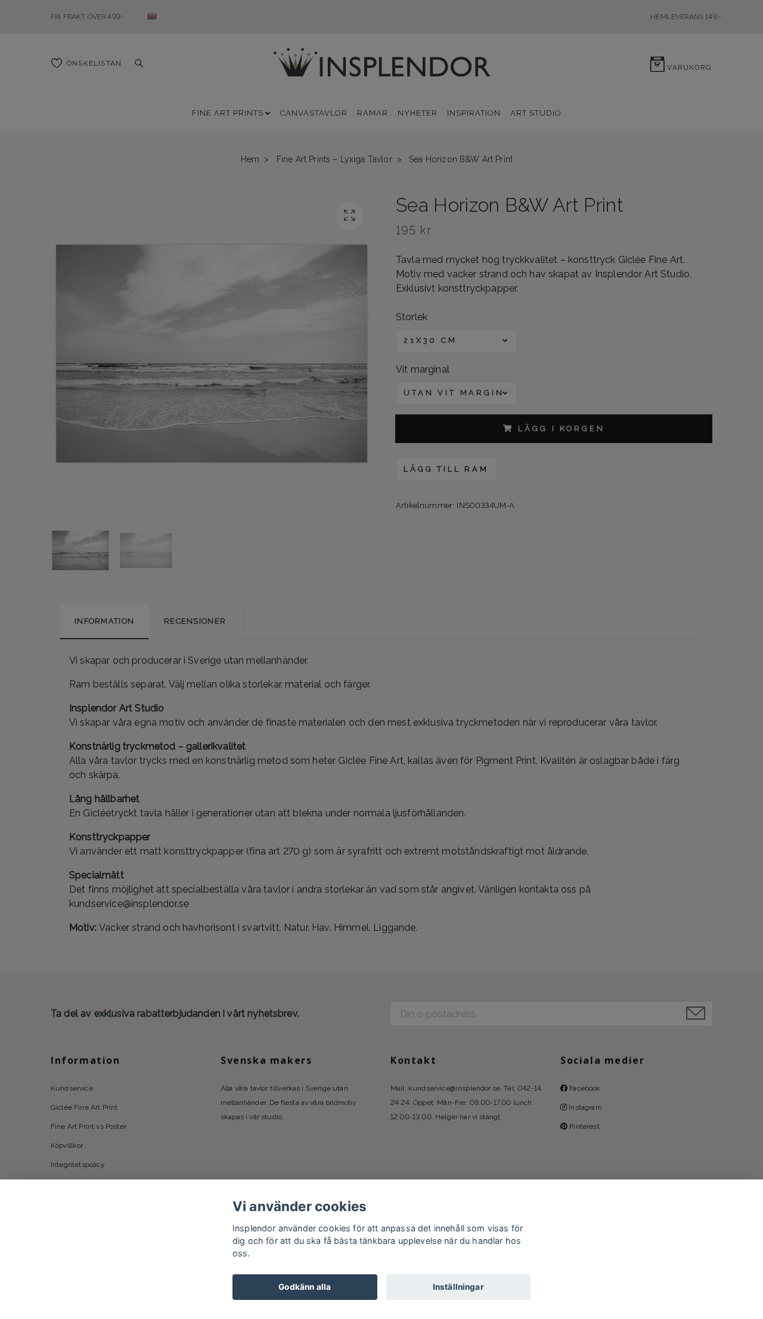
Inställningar (458, 1287)
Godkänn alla (304, 1287)
